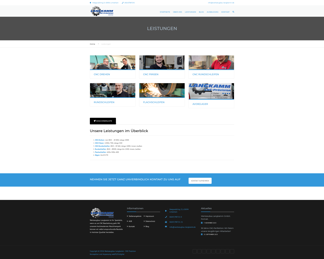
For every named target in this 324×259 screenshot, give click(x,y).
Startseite (165, 12)
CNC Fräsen (150, 74)
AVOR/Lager (200, 104)
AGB (130, 221)
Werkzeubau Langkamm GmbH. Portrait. (215, 217)
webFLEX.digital (118, 254)
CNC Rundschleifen (206, 74)
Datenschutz (150, 221)
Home (92, 44)
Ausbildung (212, 12)
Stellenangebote (135, 216)
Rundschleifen (104, 102)
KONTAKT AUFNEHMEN (200, 181)
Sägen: (97, 155)
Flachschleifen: (100, 152)
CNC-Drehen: (100, 140)
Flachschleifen (154, 102)
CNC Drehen (102, 74)
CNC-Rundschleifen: (102, 146)
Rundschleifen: (100, 149)
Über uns (177, 12)
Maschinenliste (104, 121)
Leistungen (190, 12)
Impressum (150, 216)
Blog (201, 12)
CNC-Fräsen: (99, 143)
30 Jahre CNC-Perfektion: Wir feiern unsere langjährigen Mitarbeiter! (217, 229)
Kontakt (225, 12)
